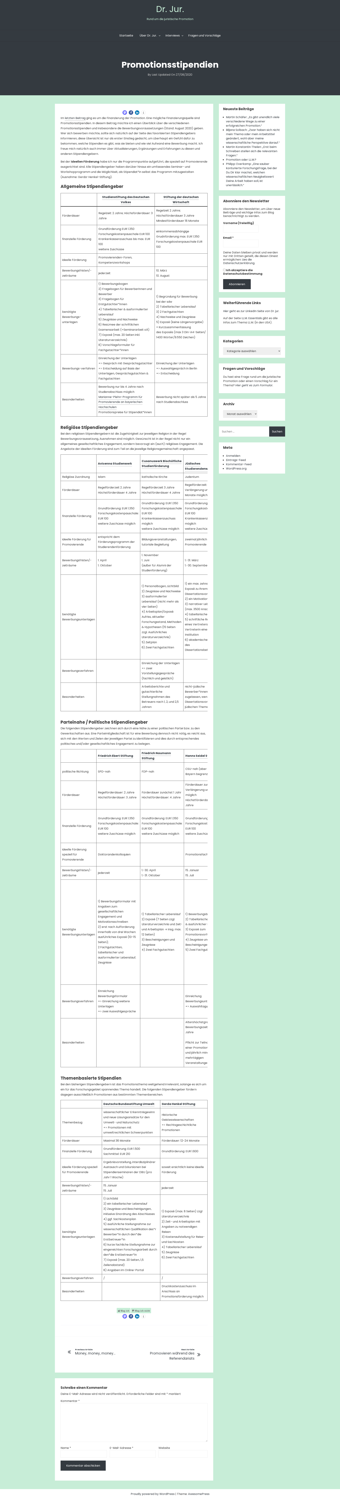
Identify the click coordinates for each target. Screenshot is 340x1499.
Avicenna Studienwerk (115, 464)
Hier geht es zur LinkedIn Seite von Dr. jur (251, 311)
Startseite (126, 35)
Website (164, 1448)
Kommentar (70, 1401)
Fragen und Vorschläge (204, 35)
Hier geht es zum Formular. (254, 385)
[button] (125, 112)
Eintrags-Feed (236, 460)
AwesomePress (198, 1494)
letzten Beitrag (75, 118)
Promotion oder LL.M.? (241, 160)
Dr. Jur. (170, 9)
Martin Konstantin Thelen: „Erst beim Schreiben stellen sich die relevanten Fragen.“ (251, 151)
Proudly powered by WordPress (153, 1494)
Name (66, 1448)
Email (228, 238)
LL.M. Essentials (252, 318)
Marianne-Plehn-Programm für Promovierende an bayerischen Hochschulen (120, 402)
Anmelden (233, 456)
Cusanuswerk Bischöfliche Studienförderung (162, 463)
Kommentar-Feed (238, 464)
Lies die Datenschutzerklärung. (239, 261)
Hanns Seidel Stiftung (201, 756)
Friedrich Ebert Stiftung (115, 756)
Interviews (172, 35)
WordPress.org (236, 468)
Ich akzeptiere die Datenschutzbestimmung (242, 272)
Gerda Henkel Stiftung (178, 1104)
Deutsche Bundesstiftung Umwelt (128, 1104)
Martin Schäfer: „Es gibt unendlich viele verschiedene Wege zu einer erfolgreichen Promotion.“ (252, 121)
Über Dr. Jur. (148, 35)
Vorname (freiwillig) (238, 223)
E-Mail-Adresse (121, 1448)
